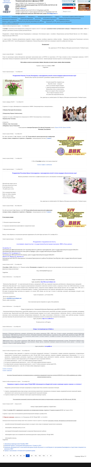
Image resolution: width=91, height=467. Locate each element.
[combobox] (68, 11)
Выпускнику (38, 18)
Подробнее (45, 67)
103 (40, 455)
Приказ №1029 (58, 127)
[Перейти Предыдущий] (7, 455)
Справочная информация (26, 18)
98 (20, 455)
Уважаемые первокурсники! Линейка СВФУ (16, 444)
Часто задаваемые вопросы (63, 20)
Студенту (57, 16)
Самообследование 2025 (48, 20)
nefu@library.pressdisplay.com (14, 298)
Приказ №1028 (66, 127)
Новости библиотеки (7, 276)
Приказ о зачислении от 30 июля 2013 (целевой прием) (19, 450)
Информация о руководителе (9, 20)
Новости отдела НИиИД (8, 133)
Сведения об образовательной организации (70, 18)
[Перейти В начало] (3, 455)
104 (44, 455)
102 (36, 455)
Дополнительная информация (9, 18)
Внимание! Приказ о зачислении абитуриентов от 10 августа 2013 (22, 445)
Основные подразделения (18, 16)
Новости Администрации (8, 71)
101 (32, 455)
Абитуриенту (31, 16)
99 (24, 455)
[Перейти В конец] (50, 455)
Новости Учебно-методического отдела (11, 26)
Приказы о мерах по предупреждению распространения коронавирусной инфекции (23, 22)
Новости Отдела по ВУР (8, 264)
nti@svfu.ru (23, 8)
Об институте (5, 16)
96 (14, 455)
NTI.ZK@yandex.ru (52, 13)
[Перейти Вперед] (47, 455)
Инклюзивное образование (50, 18)
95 (10, 455)
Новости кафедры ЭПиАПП (9, 102)
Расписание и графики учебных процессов (73, 16)
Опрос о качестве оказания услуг (10, 24)
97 (17, 455)
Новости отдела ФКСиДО (8, 54)
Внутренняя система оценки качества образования (59, 22)
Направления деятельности (45, 16)
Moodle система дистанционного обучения (29, 20)
